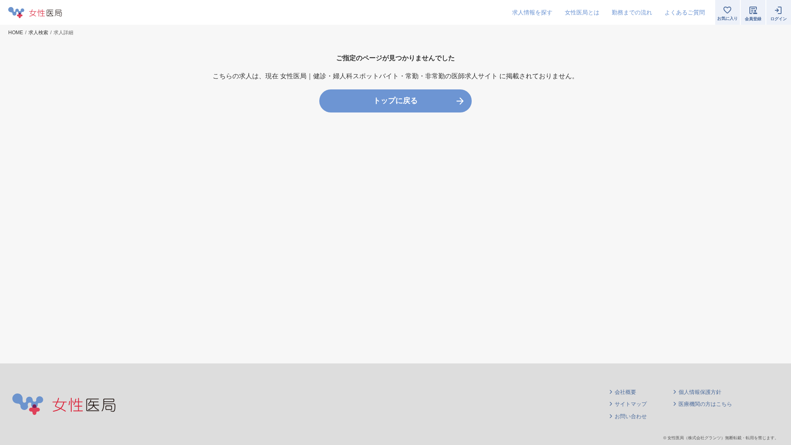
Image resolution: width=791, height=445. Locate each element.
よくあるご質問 (685, 12)
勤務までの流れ (632, 12)
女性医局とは (582, 12)
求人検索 (38, 32)
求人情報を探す (532, 12)
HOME (15, 32)
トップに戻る (395, 100)
